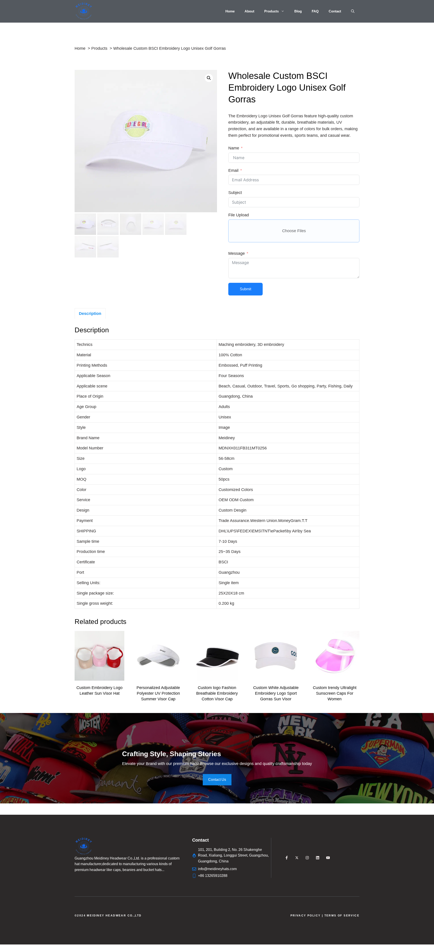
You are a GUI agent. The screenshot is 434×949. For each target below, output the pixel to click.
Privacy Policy (305, 915)
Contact (335, 11)
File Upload (238, 215)
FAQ (315, 11)
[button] (352, 11)
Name (233, 148)
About (249, 11)
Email (233, 170)
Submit (245, 289)
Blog (298, 11)
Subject (235, 192)
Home (230, 11)
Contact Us (217, 779)
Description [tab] (90, 313)
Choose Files (294, 231)
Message (236, 253)
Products (271, 11)
